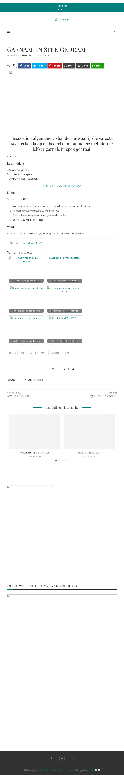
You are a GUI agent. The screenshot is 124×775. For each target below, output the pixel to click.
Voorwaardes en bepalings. (62, 770)
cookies (91, 770)
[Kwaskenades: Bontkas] (34, 431)
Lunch (33, 353)
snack (67, 353)
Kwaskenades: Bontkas (34, 452)
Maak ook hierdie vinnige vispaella (62, 185)
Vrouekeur (44, 770)
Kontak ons (62, 6)
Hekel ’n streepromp (89, 452)
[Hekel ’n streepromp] (89, 431)
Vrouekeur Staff (24, 55)
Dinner (12, 353)
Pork (43, 353)
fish (22, 353)
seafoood (54, 353)
